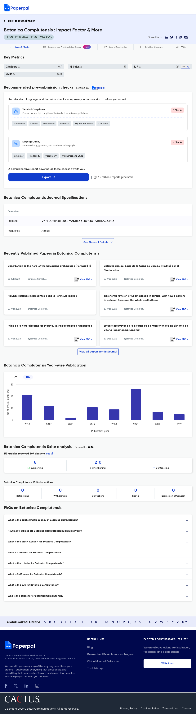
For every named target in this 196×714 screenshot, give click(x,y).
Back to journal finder (21, 21)
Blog (90, 647)
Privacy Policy (128, 708)
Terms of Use (170, 708)
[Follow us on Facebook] (6, 685)
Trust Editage (95, 668)
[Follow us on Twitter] (16, 685)
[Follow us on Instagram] (37, 685)
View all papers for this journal (98, 351)
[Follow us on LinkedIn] (26, 685)
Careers (186, 708)
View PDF (85, 280)
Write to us (167, 663)
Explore (46, 177)
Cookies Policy (150, 708)
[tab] (98, 519)
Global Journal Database (103, 661)
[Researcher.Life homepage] (41, 645)
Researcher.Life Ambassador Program (110, 654)
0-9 (184, 622)
